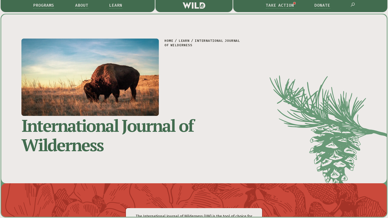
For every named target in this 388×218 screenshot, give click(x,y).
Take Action (280, 5)
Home (168, 41)
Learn (115, 5)
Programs (43, 5)
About (81, 5)
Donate (322, 5)
